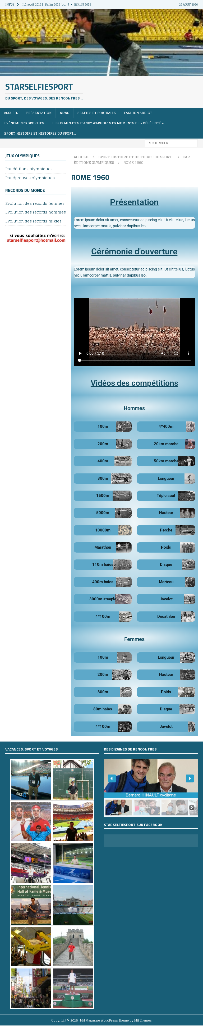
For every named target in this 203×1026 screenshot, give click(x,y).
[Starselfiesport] (101, 72)
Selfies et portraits (96, 113)
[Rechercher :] (171, 143)
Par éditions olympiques (29, 169)
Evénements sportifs (24, 123)
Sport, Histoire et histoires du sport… (40, 133)
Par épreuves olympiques (30, 177)
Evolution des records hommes (35, 212)
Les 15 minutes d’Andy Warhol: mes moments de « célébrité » (108, 123)
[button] (112, 778)
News (64, 113)
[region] (151, 788)
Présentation (39, 113)
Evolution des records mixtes (33, 221)
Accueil (11, 113)
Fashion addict (138, 113)
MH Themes (143, 1020)
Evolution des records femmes (34, 204)
